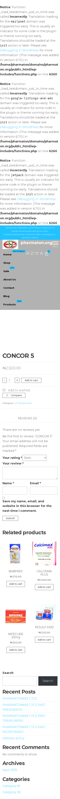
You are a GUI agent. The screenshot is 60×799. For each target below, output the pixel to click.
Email (35, 483)
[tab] (30, 418)
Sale (8, 270)
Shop (6, 262)
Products (12, 303)
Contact (8, 287)
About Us (9, 279)
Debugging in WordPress (19, 50)
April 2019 (9, 770)
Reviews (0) (27, 418)
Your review (13, 463)
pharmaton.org (36, 242)
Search (8, 673)
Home (14, 253)
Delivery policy (13, 738)
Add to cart (31, 380)
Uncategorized (23, 402)
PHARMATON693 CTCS (19, 698)
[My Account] (41, 253)
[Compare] (32, 253)
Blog (6, 296)
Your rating (12, 458)
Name (8, 483)
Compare (16, 395)
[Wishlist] (37, 253)
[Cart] (46, 254)
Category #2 (11, 792)
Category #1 (11, 786)
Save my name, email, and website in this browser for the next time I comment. (27, 506)
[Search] (27, 253)
